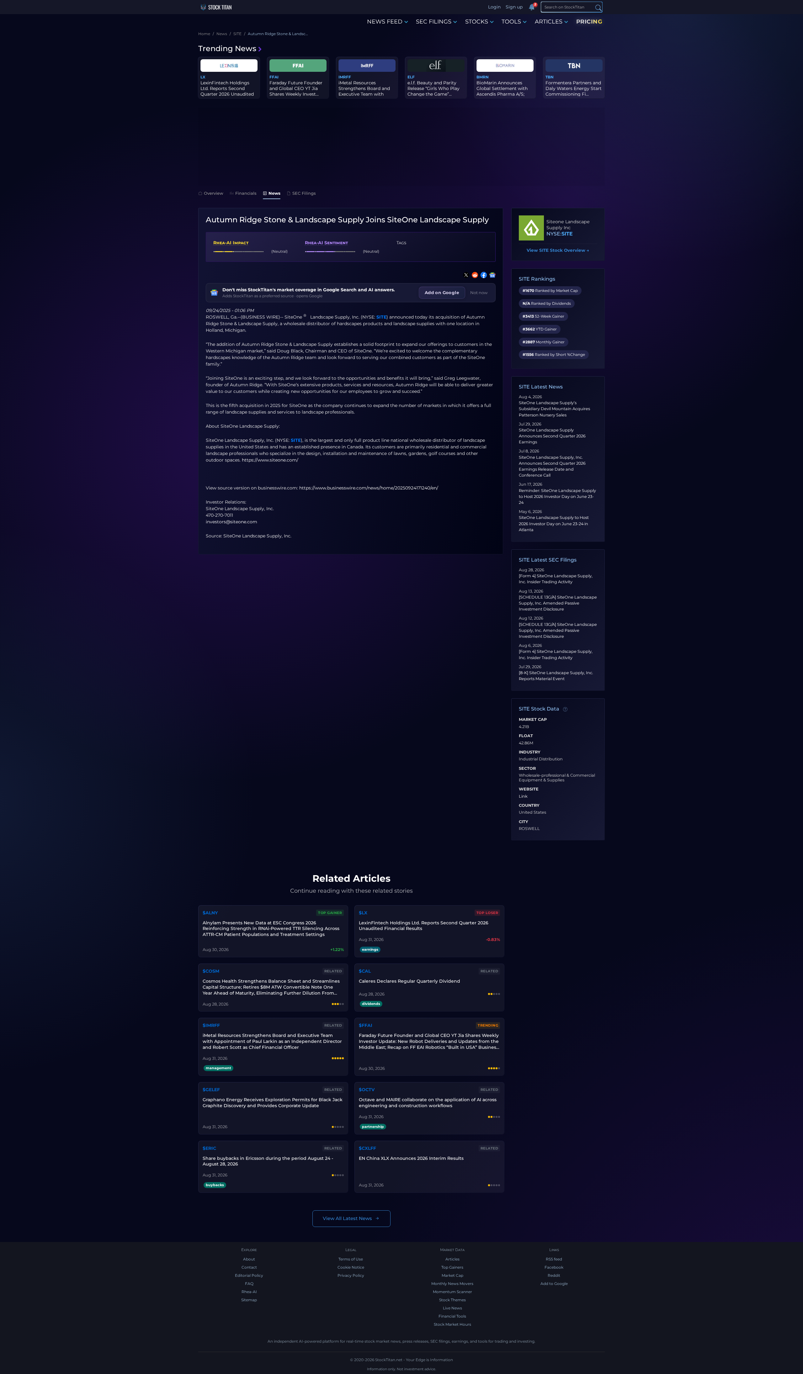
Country (529, 805)
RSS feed (554, 1259)
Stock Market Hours (452, 1324)
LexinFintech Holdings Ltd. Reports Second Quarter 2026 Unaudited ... (227, 91)
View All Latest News (347, 1218)
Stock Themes (452, 1299)
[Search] (598, 7)
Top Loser (487, 913)
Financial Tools (452, 1316)
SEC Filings (304, 193)
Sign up (514, 7)
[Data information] (565, 709)
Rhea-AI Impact (230, 243)
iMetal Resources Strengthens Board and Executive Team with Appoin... (364, 91)
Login (494, 7)
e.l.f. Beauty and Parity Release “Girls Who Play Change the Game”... (433, 88)
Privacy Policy (351, 1275)
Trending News (227, 48)
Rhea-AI (249, 1291)
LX (202, 77)
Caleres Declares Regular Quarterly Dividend (409, 981)
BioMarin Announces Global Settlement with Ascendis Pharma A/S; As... (502, 91)
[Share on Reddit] (473, 275)
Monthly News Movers (452, 1283)
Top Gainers (452, 1267)
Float (526, 736)
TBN (549, 77)
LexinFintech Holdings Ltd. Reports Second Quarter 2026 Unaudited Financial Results (423, 926)
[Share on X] (464, 275)
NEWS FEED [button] (384, 21)
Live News (452, 1308)
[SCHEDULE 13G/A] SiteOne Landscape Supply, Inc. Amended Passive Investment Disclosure (558, 603)
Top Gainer (330, 913)
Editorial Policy (249, 1275)
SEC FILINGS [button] (433, 21)
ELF (411, 77)
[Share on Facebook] (482, 275)
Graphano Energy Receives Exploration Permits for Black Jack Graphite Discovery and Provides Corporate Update (273, 1102)
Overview (213, 193)
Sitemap (249, 1299)
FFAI (274, 77)
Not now (479, 292)
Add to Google (554, 1283)
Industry (529, 752)
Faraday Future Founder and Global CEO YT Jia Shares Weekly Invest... (295, 88)
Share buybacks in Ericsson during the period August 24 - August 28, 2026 (268, 1161)
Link (523, 796)
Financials (246, 193)
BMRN (482, 77)
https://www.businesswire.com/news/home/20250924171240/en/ (368, 488)
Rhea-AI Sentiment (326, 243)
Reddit (554, 1275)
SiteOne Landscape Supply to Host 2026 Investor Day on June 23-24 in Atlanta (554, 523)
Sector (527, 768)
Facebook (554, 1267)
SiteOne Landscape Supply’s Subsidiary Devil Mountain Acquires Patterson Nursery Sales (554, 408)
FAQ (249, 1283)
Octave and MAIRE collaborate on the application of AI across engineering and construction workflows (428, 1102)
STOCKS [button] (476, 21)
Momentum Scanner (452, 1291)
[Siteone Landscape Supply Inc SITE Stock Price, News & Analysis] (531, 227)
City (523, 822)
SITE (381, 317)
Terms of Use (350, 1259)
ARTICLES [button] (548, 21)
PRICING (589, 21)
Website (529, 789)
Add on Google (442, 292)
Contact (249, 1267)
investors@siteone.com (231, 522)
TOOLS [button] (511, 21)
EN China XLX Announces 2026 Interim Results (411, 1158)
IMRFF (344, 77)
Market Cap (533, 719)
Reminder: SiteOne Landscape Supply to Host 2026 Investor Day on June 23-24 (557, 496)
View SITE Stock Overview (558, 250)
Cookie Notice (351, 1267)
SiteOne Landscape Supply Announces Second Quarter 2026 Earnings (552, 436)
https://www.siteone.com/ (270, 460)
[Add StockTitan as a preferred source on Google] (491, 275)
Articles (452, 1259)
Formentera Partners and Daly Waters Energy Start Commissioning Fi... (573, 88)
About (249, 1259)
